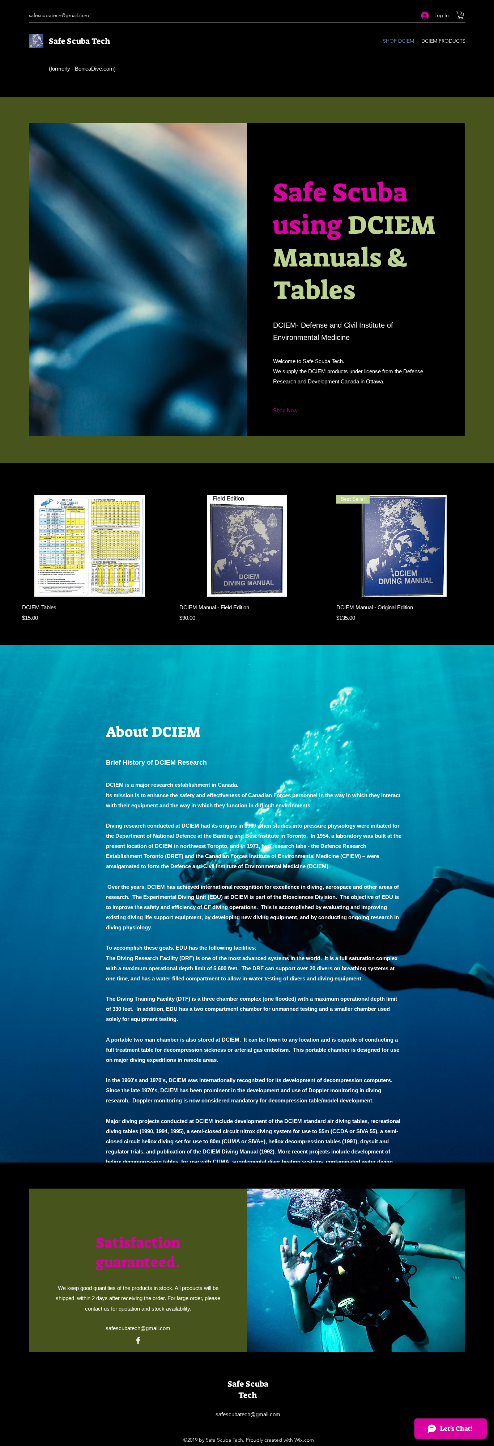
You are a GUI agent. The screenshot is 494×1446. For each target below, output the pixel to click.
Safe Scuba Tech (79, 41)
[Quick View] (90, 546)
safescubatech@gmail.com (59, 15)
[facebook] (138, 1340)
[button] (460, 15)
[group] (247, 559)
